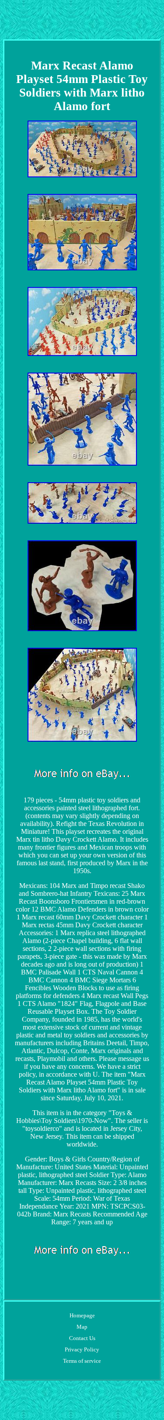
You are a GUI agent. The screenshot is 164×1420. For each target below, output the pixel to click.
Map (82, 1326)
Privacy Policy (82, 1349)
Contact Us (82, 1338)
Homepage (82, 1315)
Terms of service (82, 1361)
